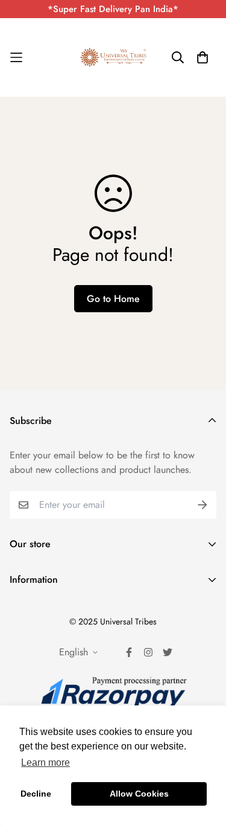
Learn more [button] (45, 762)
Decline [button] (35, 793)
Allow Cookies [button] (139, 793)
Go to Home (113, 299)
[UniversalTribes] (113, 57)
